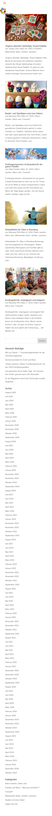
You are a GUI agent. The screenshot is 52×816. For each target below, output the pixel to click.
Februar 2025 (11, 466)
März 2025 (9, 462)
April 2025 (9, 458)
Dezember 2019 (12, 719)
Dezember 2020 (12, 670)
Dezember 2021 (12, 621)
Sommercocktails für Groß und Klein (20, 360)
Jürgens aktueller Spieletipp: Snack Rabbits (26, 46)
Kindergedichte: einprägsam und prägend (24, 300)
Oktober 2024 (11, 482)
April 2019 (9, 752)
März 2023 (9, 560)
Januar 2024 (10, 519)
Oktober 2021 (11, 630)
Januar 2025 (10, 470)
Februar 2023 (11, 564)
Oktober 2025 (11, 433)
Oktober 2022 (11, 580)
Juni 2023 (9, 548)
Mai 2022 (9, 601)
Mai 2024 (9, 503)
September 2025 (12, 437)
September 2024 (12, 486)
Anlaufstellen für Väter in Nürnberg (21, 229)
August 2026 (10, 392)
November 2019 (12, 724)
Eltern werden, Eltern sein (16, 783)
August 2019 (10, 736)
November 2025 (12, 429)
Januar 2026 (10, 421)
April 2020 (9, 703)
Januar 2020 (10, 715)
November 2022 (12, 576)
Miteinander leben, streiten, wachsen (20, 52)
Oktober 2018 (11, 773)
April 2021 (9, 654)
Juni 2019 (9, 744)
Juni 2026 (9, 401)
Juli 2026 (9, 396)
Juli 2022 (9, 593)
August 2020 (10, 687)
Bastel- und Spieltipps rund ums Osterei (24, 113)
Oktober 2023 (11, 531)
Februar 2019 (11, 760)
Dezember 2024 (12, 474)
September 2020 (12, 683)
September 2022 (12, 585)
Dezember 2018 (12, 769)
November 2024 (12, 478)
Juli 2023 (9, 544)
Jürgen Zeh (14, 49)
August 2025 (10, 441)
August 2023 (10, 540)
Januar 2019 (10, 764)
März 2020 (9, 707)
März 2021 (9, 658)
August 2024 (10, 491)
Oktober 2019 (11, 728)
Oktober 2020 (11, 679)
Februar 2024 (11, 515)
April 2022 (9, 605)
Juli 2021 (9, 642)
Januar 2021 (10, 666)
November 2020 (12, 675)
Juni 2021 (9, 646)
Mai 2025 (9, 454)
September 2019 (12, 732)
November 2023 (12, 527)
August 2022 (10, 589)
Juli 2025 (9, 446)
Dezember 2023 (12, 523)
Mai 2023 (9, 552)
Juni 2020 (9, 695)
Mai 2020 (9, 699)
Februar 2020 (11, 711)
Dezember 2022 (12, 572)
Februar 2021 (11, 662)
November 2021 (12, 625)
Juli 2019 (9, 740)
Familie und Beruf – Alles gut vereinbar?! (22, 788)
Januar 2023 (10, 568)
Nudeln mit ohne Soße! (15, 800)
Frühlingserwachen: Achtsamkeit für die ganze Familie (23, 165)
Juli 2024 (9, 495)
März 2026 (9, 413)
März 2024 (9, 511)
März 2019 (9, 756)
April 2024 (9, 507)
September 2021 (12, 634)
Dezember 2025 (12, 425)
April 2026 (9, 409)
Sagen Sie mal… (12, 804)
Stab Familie (14, 169)
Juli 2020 (9, 691)
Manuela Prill (14, 116)
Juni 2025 (9, 450)
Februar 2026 (11, 417)
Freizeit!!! (38, 49)
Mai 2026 (9, 405)
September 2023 (12, 535)
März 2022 (9, 609)
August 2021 (10, 638)
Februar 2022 (11, 613)
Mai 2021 (9, 650)
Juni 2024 (9, 499)
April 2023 (9, 556)
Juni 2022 (9, 597)
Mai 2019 (9, 748)
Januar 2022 (10, 617)
